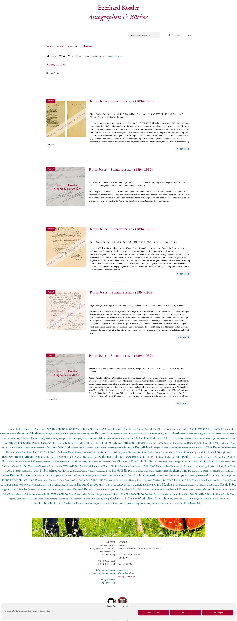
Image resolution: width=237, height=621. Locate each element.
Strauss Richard (212, 470)
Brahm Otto (18, 475)
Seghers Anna (178, 470)
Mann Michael (106, 485)
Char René (213, 447)
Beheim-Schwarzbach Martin (30, 494)
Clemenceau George (180, 498)
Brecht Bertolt (65, 498)
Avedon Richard (135, 433)
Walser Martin (191, 438)
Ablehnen (185, 613)
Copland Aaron (152, 489)
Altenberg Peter (87, 433)
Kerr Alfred (162, 470)
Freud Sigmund (228, 475)
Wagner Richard (169, 433)
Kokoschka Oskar (191, 503)
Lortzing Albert (92, 475)
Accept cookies (154, 613)
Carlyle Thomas (65, 471)
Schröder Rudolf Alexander (149, 438)
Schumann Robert (194, 489)
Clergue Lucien (68, 456)
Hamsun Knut (195, 442)
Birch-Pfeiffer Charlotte (21, 428)
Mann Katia (174, 503)
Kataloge (73, 46)
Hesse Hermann (197, 429)
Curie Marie (27, 452)
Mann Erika (83, 428)
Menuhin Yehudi (27, 433)
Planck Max (229, 428)
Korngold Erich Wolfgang (71, 438)
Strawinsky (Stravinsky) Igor (15, 466)
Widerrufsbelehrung (127, 573)
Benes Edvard (75, 494)
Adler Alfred (198, 494)
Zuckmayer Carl (178, 466)
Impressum (123, 570)
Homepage (89, 46)
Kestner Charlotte (111, 466)
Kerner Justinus (106, 475)
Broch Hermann (176, 480)
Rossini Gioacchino (131, 494)
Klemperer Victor (59, 475)
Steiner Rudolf (27, 461)
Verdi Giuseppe (175, 461)
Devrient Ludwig (100, 498)
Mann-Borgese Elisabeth (53, 433)
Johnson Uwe (33, 471)
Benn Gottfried (72, 480)
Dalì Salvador (213, 485)
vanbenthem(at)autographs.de (102, 573)
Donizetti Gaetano (56, 494)
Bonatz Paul (84, 480)
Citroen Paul (180, 456)
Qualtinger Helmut (110, 456)
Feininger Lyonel (199, 498)
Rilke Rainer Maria (64, 489)
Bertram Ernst (104, 433)
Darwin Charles (195, 471)
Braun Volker (112, 438)
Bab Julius (14, 461)
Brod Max (149, 466)
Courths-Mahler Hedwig (131, 466)
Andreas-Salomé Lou (91, 466)
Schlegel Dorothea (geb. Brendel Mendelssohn (100, 443)
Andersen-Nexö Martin (196, 485)
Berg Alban (230, 466)
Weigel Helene (73, 433)
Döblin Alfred (145, 457)
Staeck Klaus (214, 494)
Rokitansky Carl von (209, 475)
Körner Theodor (126, 438)
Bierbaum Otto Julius (219, 498)
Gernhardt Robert (153, 494)
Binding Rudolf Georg (48, 438)
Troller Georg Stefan (162, 457)
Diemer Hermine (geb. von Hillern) (205, 466)
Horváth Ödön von (76, 475)
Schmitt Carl (20, 470)
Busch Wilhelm (187, 433)
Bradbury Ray (209, 480)
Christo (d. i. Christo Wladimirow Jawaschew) (140, 498)
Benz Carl (72, 461)
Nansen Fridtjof (150, 433)
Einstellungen (218, 613)
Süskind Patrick (44, 475)
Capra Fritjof (182, 447)
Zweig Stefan (179, 485)
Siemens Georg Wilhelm (84, 471)
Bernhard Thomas (45, 452)
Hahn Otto (8, 471)
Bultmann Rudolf (8, 433)
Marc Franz (142, 452)
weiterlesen (182, 148)
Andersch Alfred (109, 461)
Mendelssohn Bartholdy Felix (65, 443)
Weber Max (123, 429)
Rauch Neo (184, 494)
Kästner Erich (221, 457)
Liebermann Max (94, 438)
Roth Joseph (189, 461)
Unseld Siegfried (144, 484)
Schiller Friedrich (228, 447)
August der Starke (20, 442)
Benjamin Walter (16, 484)
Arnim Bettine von (160, 503)
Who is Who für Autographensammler (82, 56)
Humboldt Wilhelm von (123, 485)
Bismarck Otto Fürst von (155, 429)
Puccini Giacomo (42, 442)
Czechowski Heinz (34, 498)
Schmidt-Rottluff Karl (138, 447)
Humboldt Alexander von (35, 447)
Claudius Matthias (208, 461)
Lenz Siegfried (195, 457)
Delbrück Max (111, 429)
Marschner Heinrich (81, 498)
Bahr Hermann (194, 480)
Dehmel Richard (84, 489)
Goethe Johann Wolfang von (159, 443)
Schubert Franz (29, 438)
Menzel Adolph (68, 466)
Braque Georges (88, 484)
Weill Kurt (31, 485)
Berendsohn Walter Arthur (50, 480)
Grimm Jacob (14, 452)
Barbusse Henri (66, 452)
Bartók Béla (120, 470)
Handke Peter (161, 461)
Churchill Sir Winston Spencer (217, 443)
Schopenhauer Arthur (106, 494)
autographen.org (108, 579)
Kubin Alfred (49, 470)
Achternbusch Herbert (48, 503)
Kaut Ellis (97, 480)
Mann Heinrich (197, 447)
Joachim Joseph (15, 447)
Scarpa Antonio (180, 443)
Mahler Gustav (27, 489)
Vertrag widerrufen (126, 576)
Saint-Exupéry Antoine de (89, 461)
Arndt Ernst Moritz (227, 489)
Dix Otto (31, 475)
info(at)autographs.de (105, 570)
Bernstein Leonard (133, 442)
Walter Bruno (59, 461)
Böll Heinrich (52, 457)
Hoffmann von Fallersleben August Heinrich (56, 485)
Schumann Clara (228, 461)
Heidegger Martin (204, 433)
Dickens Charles (135, 471)
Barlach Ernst (178, 489)
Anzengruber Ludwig (142, 503)
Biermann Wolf (215, 429)
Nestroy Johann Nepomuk (141, 480)
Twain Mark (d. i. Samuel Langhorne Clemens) (115, 452)
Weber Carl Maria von (87, 457)
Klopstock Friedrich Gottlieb (136, 461)
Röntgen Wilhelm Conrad (164, 447)
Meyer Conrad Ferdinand (82, 447)
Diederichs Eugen (73, 503)
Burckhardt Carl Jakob (132, 489)
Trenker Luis (159, 480)
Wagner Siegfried (176, 428)
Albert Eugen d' (97, 429)
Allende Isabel (131, 456)
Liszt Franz (107, 503)
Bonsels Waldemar (44, 461)
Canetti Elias (208, 457)
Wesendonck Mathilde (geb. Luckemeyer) (178, 475)
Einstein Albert (163, 466)
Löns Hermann (10, 494)
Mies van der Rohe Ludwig (116, 480)
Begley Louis (40, 429)
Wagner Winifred (59, 447)
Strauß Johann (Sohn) (61, 429)
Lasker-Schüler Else (45, 489)
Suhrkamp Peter (170, 494)
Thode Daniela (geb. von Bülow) (213, 438)
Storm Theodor (174, 438)
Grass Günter (149, 471)
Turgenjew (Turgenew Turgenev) (43, 466)
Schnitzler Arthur (147, 475)
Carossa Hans (122, 503)
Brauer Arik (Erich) (125, 475)
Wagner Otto (114, 489)
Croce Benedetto (51, 498)
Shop (53, 56)
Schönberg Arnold (114, 447)
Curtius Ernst (100, 447)
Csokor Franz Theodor (158, 452)
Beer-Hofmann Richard (30, 456)
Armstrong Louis (104, 471)
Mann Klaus (210, 489)
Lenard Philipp (221, 433)
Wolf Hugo (164, 489)
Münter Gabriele (176, 452)
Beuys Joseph (223, 480)
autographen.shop (107, 582)
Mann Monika (163, 484)
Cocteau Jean (101, 489)
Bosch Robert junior (93, 503)
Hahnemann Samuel (84, 452)
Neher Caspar (88, 494)
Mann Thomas (121, 433)
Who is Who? (55, 46)
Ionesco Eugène (136, 429)
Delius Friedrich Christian (18, 480)
